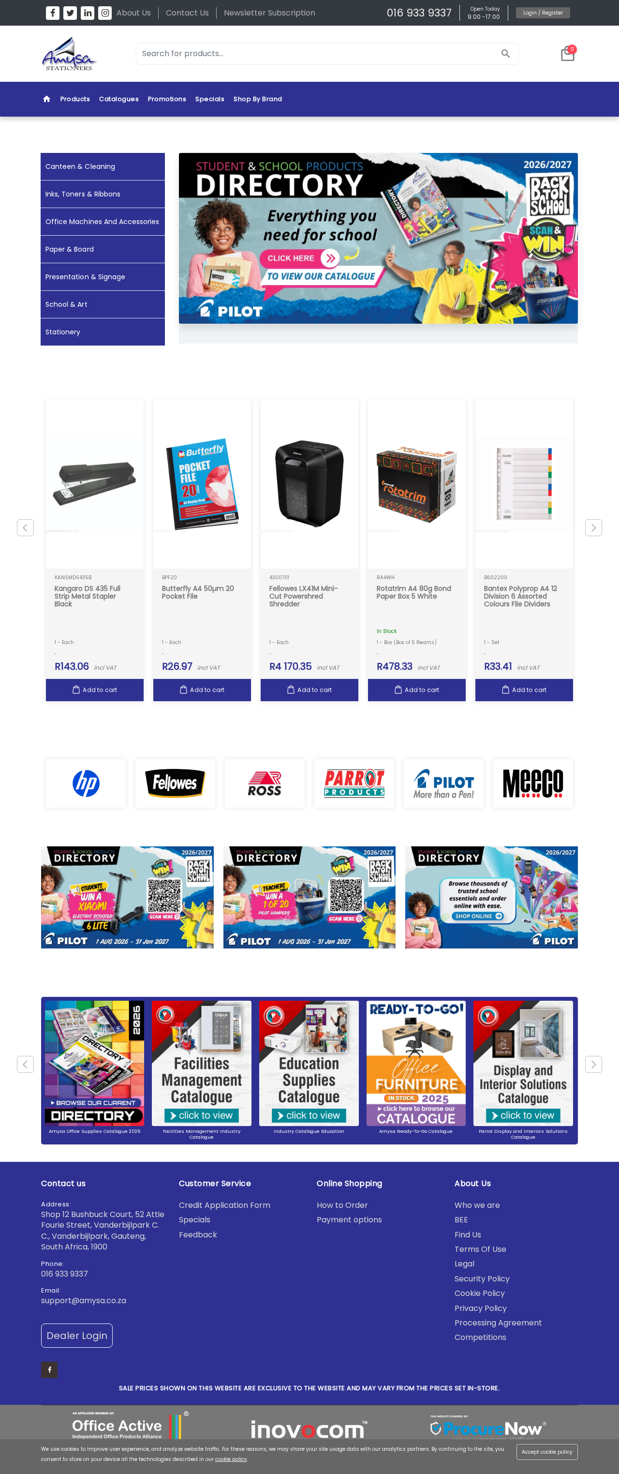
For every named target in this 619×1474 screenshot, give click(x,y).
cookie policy (231, 1459)
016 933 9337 (419, 12)
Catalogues (119, 99)
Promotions (167, 99)
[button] (568, 54)
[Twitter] (70, 13)
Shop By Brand (258, 99)
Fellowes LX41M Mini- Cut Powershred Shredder (303, 596)
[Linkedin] (87, 13)
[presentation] (593, 248)
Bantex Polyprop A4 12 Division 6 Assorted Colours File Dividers (520, 596)
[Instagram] (105, 13)
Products (75, 99)
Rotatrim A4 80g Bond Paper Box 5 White (414, 592)
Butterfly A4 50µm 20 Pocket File (198, 592)
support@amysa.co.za (83, 1300)
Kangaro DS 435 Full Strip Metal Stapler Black (87, 596)
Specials (209, 99)
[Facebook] (52, 13)
